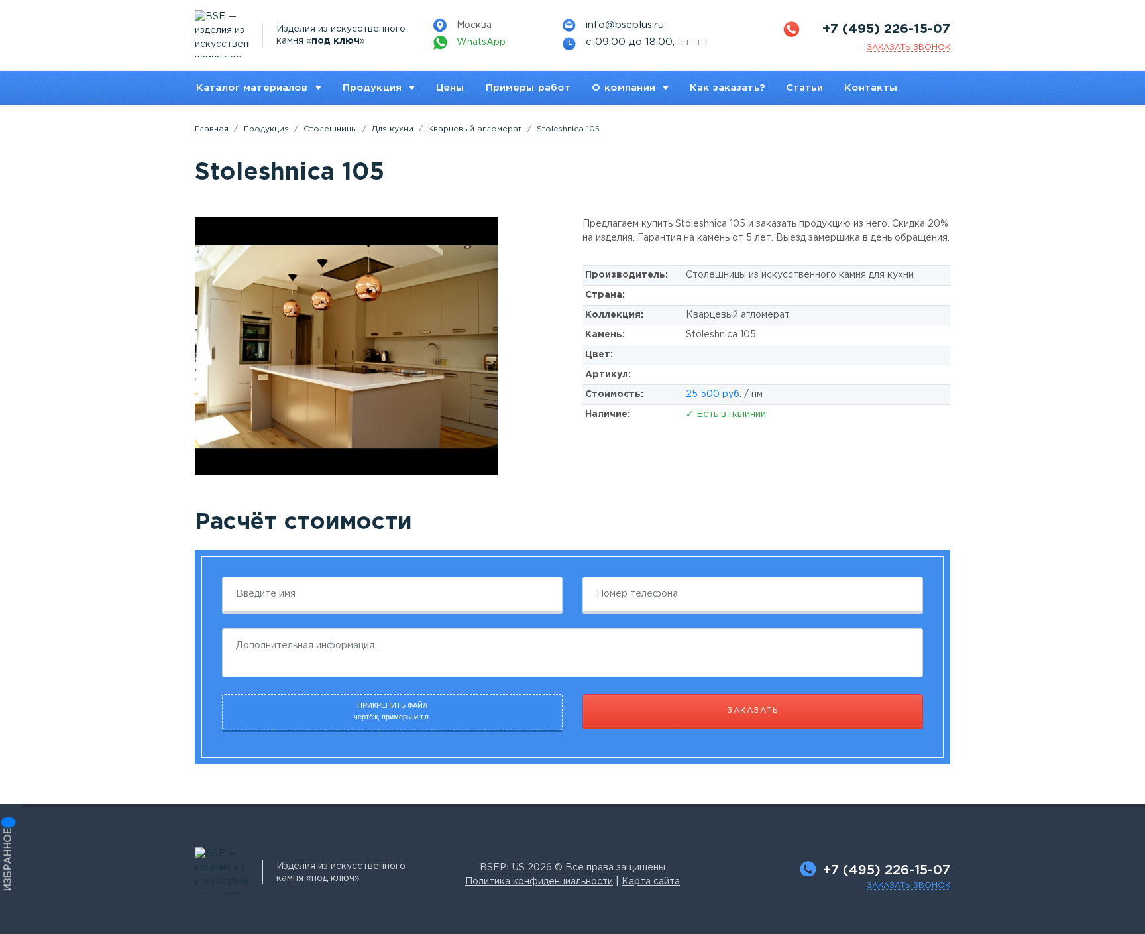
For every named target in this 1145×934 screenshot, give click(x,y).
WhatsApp (481, 42)
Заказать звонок (908, 885)
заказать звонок (908, 47)
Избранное (9, 860)
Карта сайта (651, 882)
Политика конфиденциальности (539, 882)
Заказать (753, 710)
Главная (212, 129)
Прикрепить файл (392, 711)
